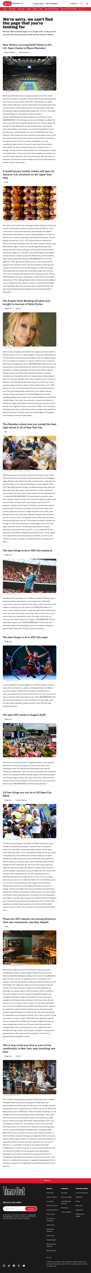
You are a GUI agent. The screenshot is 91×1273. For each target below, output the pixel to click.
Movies (78, 1201)
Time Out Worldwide (82, 1193)
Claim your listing (66, 1197)
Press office (50, 1193)
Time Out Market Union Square (69, 9)
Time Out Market (66, 1212)
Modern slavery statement (51, 1245)
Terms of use (50, 1235)
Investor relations (52, 1197)
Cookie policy (50, 1225)
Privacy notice (51, 1214)
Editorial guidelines (52, 1210)
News (5, 9)
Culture (29, 9)
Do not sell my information (51, 1220)
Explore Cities (38, 4)
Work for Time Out (52, 1206)
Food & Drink (21, 9)
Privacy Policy (8, 1217)
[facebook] (14, 1266)
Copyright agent (51, 1240)
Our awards (50, 1201)
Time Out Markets (51, 4)
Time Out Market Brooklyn (52, 9)
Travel (41, 9)
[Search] (81, 3)
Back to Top (47, 1180)
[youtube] (24, 1266)
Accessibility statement (50, 1230)
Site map (49, 1257)
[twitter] (19, 1266)
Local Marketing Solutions (66, 1202)
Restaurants (79, 1210)
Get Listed (64, 1193)
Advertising (64, 1208)
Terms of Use (32, 1215)
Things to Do (12, 9)
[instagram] (4, 1266)
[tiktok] (9, 1266)
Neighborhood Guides (80, 1215)
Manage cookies (51, 1250)
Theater (35, 9)
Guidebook (79, 1197)
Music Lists (79, 1206)
